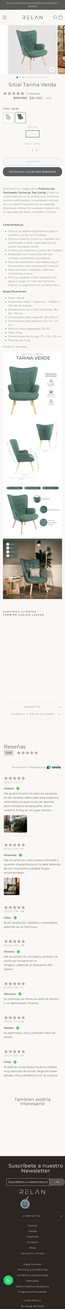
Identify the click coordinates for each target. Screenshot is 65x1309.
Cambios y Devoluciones (32, 1275)
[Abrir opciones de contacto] (8, 1280)
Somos (32, 1225)
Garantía (32, 707)
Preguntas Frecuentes (32, 1291)
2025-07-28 (14, 1021)
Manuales (32, 1280)
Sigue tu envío (32, 1264)
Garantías (32, 1236)
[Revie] (53, 767)
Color (32, 127)
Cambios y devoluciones (32, 714)
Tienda (32, 1231)
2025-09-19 (14, 848)
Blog (32, 1247)
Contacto (32, 1242)
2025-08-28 (14, 911)
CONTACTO (31, 1216)
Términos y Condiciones (32, 1269)
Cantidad (32, 144)
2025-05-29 (14, 1055)
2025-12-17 (13, 782)
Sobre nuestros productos (32, 1286)
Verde (32, 133)
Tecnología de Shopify (32, 1306)
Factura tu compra (32, 1253)
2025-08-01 (14, 987)
